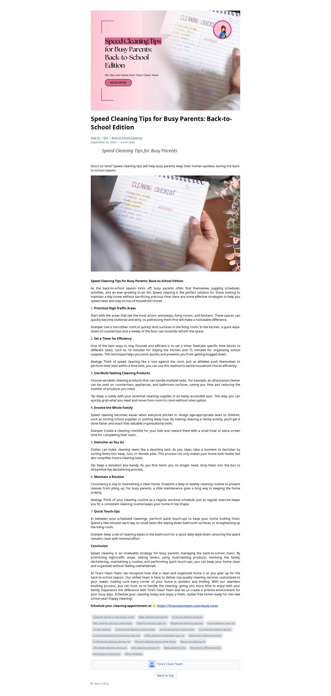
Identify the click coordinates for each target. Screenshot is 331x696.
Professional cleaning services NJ (111, 641)
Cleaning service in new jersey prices (113, 617)
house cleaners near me (220, 623)
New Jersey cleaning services (205, 635)
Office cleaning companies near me (164, 635)
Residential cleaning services (187, 623)
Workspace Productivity (106, 653)
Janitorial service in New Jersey (177, 629)
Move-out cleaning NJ (192, 641)
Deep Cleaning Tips (175, 647)
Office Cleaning (133, 653)
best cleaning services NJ (145, 647)
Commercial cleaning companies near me (116, 635)
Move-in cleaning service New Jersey (155, 641)
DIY (106, 138)
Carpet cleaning (102, 629)
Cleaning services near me (151, 623)
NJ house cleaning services (187, 617)
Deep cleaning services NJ (153, 617)
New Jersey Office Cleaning (205, 647)
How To (95, 138)
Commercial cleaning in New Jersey (135, 629)
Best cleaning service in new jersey (112, 623)
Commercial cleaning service (215, 629)
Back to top (165, 675)
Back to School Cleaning (127, 138)
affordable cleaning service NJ (110, 647)
